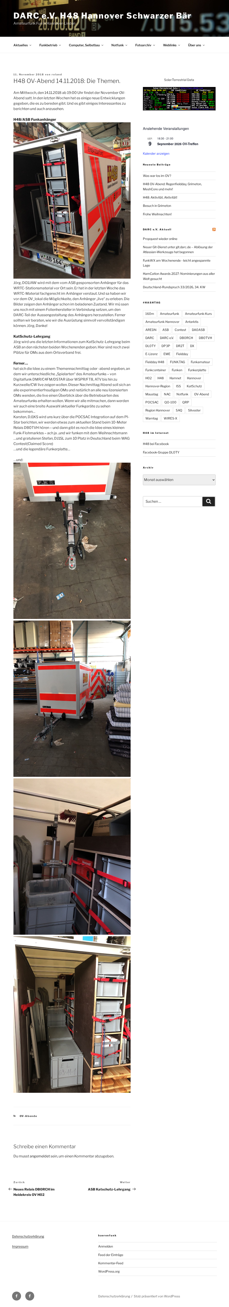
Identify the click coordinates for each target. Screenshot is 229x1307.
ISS (178, 386)
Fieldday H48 (154, 362)
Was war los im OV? (157, 176)
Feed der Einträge (110, 1255)
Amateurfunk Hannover (162, 322)
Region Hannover (157, 410)
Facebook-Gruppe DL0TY (161, 452)
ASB (165, 330)
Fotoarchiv (143, 45)
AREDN (151, 330)
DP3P (165, 346)
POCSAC (152, 402)
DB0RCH (186, 338)
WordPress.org (109, 1271)
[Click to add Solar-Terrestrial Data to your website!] (179, 109)
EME (166, 354)
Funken (177, 370)
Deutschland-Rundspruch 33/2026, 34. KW (174, 287)
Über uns (194, 45)
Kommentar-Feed (110, 1263)
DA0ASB (198, 330)
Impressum (20, 1246)
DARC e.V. (167, 338)
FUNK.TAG (177, 362)
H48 (160, 378)
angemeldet (40, 1156)
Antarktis (191, 322)
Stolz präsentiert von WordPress (157, 1296)
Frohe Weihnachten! (157, 214)
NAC (167, 394)
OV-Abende (28, 1116)
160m (149, 314)
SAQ (179, 410)
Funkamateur (200, 362)
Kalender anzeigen (156, 153)
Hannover (194, 378)
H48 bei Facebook (156, 444)
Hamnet (175, 378)
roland (57, 74)
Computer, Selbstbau (84, 45)
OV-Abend (201, 394)
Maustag (151, 394)
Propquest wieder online (160, 239)
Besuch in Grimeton (157, 206)
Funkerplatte (197, 370)
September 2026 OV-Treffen (177, 144)
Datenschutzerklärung (28, 1236)
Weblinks (169, 45)
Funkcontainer (155, 370)
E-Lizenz (151, 354)
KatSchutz (194, 386)
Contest (180, 330)
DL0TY (150, 346)
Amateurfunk (169, 314)
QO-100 (170, 402)
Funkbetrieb (48, 45)
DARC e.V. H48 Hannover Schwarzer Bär (102, 16)
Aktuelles (20, 45)
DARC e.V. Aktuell (157, 229)
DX (192, 346)
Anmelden (105, 1246)
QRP (185, 402)
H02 (148, 378)
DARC (149, 338)
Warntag (151, 418)
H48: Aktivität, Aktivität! (160, 197)
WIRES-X (170, 418)
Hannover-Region (157, 386)
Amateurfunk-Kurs (198, 314)
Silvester (194, 410)
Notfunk (117, 45)
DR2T (180, 346)
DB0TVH (205, 338)
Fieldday (182, 354)
